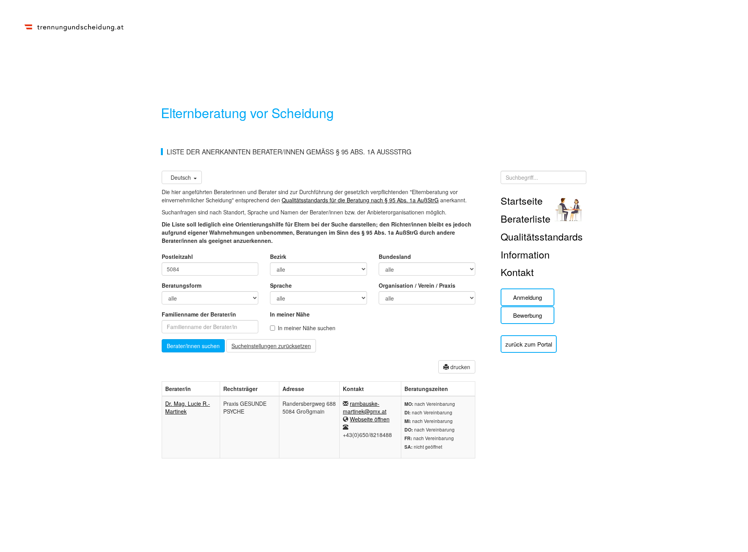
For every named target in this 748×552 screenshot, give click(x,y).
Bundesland (395, 256)
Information (525, 254)
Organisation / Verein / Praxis (417, 285)
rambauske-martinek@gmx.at (364, 407)
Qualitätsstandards (542, 236)
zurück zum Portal (528, 344)
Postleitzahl (177, 256)
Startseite (522, 200)
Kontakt (517, 272)
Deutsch (181, 177)
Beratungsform (181, 285)
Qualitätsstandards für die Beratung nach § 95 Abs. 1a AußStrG (360, 200)
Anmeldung (527, 297)
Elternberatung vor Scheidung (247, 112)
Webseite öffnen (370, 419)
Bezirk (278, 256)
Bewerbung (527, 315)
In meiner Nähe (290, 314)
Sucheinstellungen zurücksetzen (271, 346)
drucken (459, 367)
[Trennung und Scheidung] (74, 26)
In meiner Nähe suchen (306, 328)
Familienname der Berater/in (199, 314)
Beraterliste (525, 218)
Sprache (281, 285)
